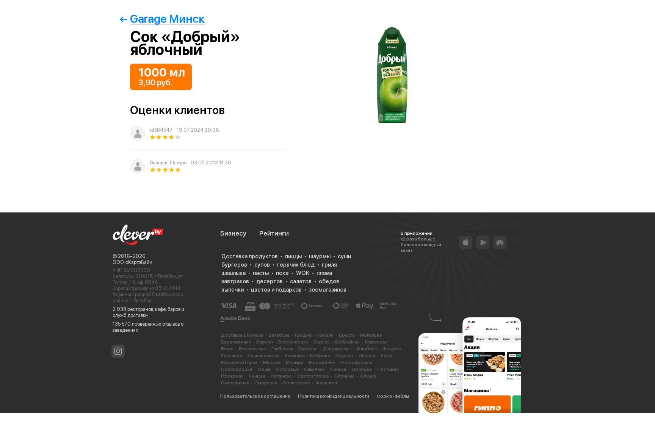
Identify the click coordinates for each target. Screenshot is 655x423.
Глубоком (282, 348)
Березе (321, 342)
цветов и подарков (276, 289)
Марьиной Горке (239, 362)
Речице (257, 376)
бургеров (234, 264)
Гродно (303, 335)
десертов (269, 281)
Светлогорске (313, 376)
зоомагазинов (327, 289)
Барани (264, 342)
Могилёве (371, 335)
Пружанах (232, 376)
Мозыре (295, 362)
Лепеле (367, 355)
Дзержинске (337, 348)
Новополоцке (236, 369)
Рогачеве (281, 376)
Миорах (271, 362)
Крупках (344, 355)
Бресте (347, 335)
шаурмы (320, 256)
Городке (308, 348)
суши (344, 256)
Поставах (387, 369)
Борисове (376, 342)
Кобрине (320, 355)
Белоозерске (293, 342)
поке (282, 273)
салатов (301, 281)
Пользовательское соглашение (255, 396)
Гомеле (325, 335)
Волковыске (252, 348)
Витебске (279, 335)
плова (324, 273)
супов (262, 264)
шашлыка (233, 273)
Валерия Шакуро (168, 162)
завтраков (235, 281)
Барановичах (236, 342)
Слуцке (368, 376)
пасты (261, 273)
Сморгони (265, 383)
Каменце (295, 355)
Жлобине (366, 348)
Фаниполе (326, 383)
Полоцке (362, 369)
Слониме (344, 376)
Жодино (391, 348)
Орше (264, 369)
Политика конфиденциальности (333, 396)
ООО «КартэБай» (132, 262)
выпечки (232, 289)
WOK (302, 273)
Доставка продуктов (249, 256)
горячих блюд (296, 264)
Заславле (231, 355)
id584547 (161, 130)
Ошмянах (314, 369)
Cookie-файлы (393, 396)
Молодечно (322, 362)
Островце (287, 369)
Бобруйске (347, 342)
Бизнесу (233, 233)
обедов (329, 281)
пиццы (293, 256)
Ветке (227, 348)
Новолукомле (356, 362)
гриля (329, 264)
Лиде (386, 355)
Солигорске (296, 383)
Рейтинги (274, 233)
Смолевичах (235, 383)
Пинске (338, 369)
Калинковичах (263, 355)
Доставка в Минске (242, 335)
